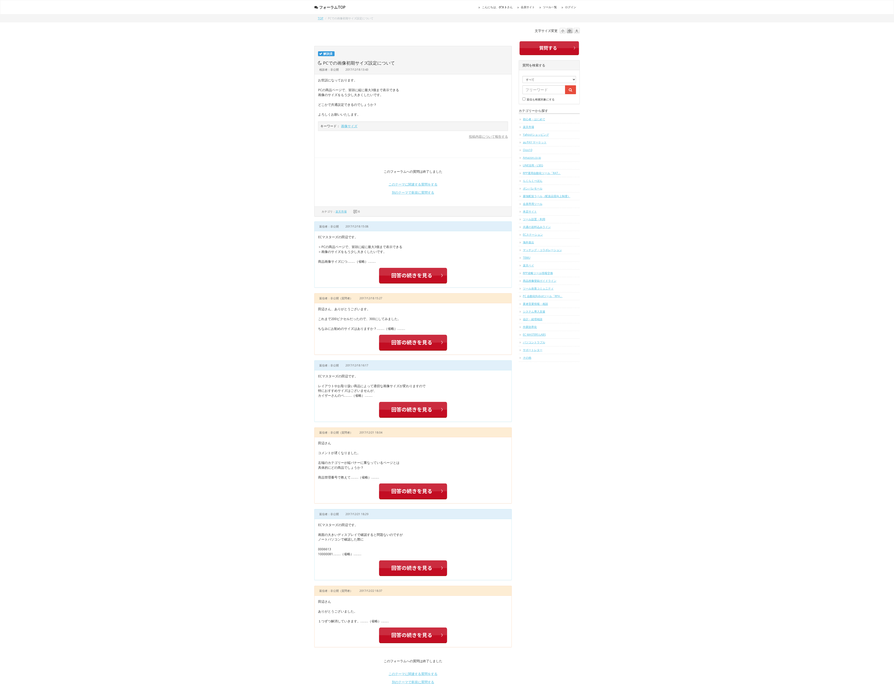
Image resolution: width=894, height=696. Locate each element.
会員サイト (528, 7)
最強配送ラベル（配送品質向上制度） (546, 196)
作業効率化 (530, 327)
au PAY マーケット (535, 142)
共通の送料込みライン (537, 227)
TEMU (526, 258)
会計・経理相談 (532, 319)
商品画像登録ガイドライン (539, 281)
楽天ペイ (528, 265)
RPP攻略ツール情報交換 (538, 273)
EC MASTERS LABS (534, 335)
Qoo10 (527, 150)
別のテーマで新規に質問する (413, 192)
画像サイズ (349, 126)
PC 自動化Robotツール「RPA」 (543, 296)
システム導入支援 (534, 312)
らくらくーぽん (532, 181)
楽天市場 (341, 212)
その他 (527, 358)
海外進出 (528, 242)
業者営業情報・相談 (535, 304)
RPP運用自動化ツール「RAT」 (542, 173)
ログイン (570, 7)
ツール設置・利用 (534, 219)
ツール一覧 (550, 7)
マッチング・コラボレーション (542, 250)
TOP (320, 18)
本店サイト (530, 212)
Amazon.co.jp (532, 158)
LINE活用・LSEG (533, 165)
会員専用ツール (532, 204)
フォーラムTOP (332, 7)
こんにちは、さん (497, 7)
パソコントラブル (534, 342)
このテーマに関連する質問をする (413, 184)
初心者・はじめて (534, 119)
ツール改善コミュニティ (538, 288)
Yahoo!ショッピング (536, 135)
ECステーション (533, 235)
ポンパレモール (532, 188)
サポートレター (532, 350)
